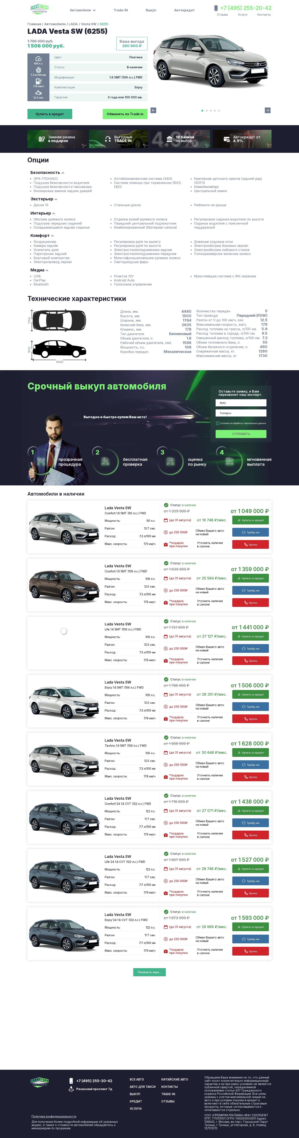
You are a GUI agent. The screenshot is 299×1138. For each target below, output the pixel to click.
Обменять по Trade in (125, 114)
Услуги (242, 14)
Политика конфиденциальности (54, 1116)
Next (268, 110)
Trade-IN (120, 10)
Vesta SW (88, 24)
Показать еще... (149, 972)
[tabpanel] (211, 58)
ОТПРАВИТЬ (241, 434)
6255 (104, 24)
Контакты (264, 14)
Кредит (136, 1101)
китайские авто (174, 1079)
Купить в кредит (50, 114)
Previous (153, 110)
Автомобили (54, 24)
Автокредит (184, 10)
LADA (73, 24)
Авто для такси (143, 1086)
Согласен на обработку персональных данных (243, 423)
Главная (34, 24)
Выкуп (151, 10)
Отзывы (222, 14)
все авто (137, 1079)
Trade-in (168, 1094)
